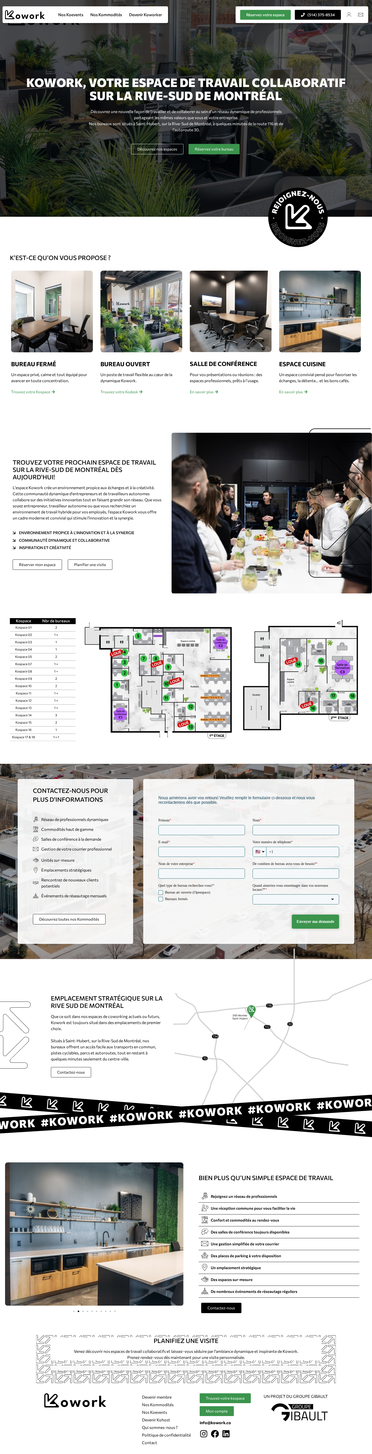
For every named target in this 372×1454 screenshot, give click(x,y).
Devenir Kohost (156, 1419)
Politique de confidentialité (166, 1435)
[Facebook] (215, 1434)
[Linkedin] (226, 1434)
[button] (74, 1311)
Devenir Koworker (145, 14)
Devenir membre (157, 1397)
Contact (149, 1442)
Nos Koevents (70, 14)
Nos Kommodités (106, 14)
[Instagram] (204, 1434)
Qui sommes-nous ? (160, 1427)
